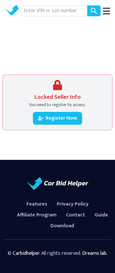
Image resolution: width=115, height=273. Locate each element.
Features (37, 204)
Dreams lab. (94, 253)
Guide (101, 215)
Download (62, 226)
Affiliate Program (37, 215)
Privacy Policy (72, 204)
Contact (75, 215)
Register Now (61, 118)
